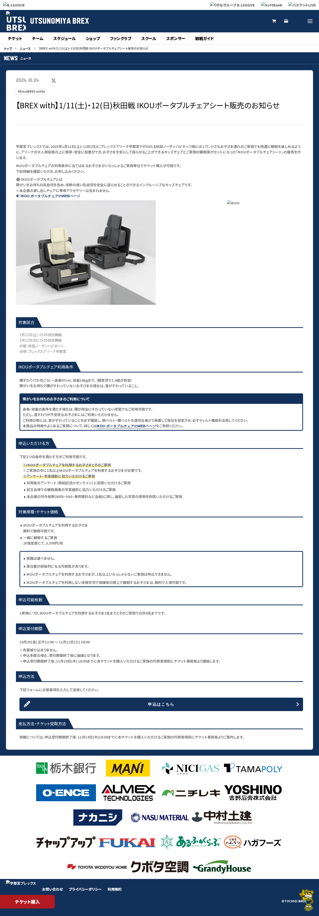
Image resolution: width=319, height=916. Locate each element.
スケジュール (64, 38)
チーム (37, 38)
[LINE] (262, 21)
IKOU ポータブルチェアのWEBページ (50, 196)
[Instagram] (238, 21)
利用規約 (115, 889)
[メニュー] (310, 21)
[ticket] (286, 21)
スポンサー (175, 38)
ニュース (25, 48)
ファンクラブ (120, 38)
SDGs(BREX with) (31, 91)
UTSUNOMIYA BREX (59, 21)
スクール (148, 38)
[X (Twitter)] (226, 21)
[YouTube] (250, 21)
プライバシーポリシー (85, 889)
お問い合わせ (52, 889)
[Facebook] (298, 21)
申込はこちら (161, 704)
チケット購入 (27, 901)
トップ (8, 48)
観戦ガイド (204, 38)
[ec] (274, 21)
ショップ (93, 38)
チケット (15, 38)
